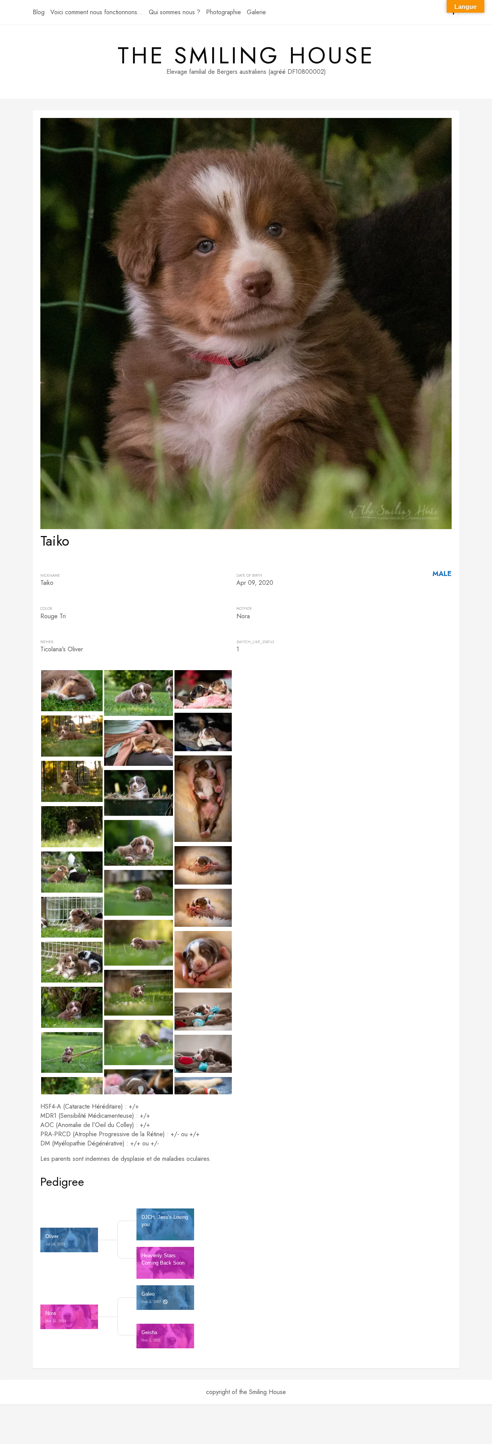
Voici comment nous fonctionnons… (96, 12)
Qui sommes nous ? (174, 12)
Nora (56, 1316)
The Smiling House (246, 55)
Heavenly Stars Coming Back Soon (162, 1259)
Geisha (151, 1335)
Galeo (151, 1297)
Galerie (256, 12)
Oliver (55, 1239)
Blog (39, 12)
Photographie (223, 12)
